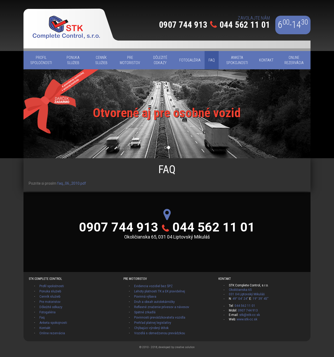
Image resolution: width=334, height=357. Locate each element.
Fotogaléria (47, 312)
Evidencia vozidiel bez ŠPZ (153, 286)
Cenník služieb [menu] (101, 60)
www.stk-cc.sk (247, 319)
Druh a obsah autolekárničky (154, 302)
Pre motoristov (50, 302)
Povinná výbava (145, 296)
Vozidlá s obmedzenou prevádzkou (159, 333)
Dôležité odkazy (50, 307)
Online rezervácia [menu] (294, 60)
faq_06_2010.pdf (71, 183)
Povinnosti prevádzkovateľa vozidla (159, 317)
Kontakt (44, 328)
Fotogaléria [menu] (190, 60)
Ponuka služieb (50, 291)
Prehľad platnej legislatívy (152, 323)
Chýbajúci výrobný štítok (151, 328)
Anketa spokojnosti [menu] (237, 60)
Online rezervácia (52, 333)
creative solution (185, 347)
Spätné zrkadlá (145, 312)
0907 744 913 (183, 25)
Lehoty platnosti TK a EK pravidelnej (159, 291)
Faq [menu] (211, 60)
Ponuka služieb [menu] (73, 60)
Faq (42, 317)
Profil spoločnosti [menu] (41, 60)
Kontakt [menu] (266, 60)
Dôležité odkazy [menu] (160, 60)
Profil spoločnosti (51, 286)
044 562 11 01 (244, 25)
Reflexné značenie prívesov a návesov (161, 307)
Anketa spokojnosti (53, 323)
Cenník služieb (49, 296)
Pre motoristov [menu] (130, 60)
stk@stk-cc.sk (249, 315)
